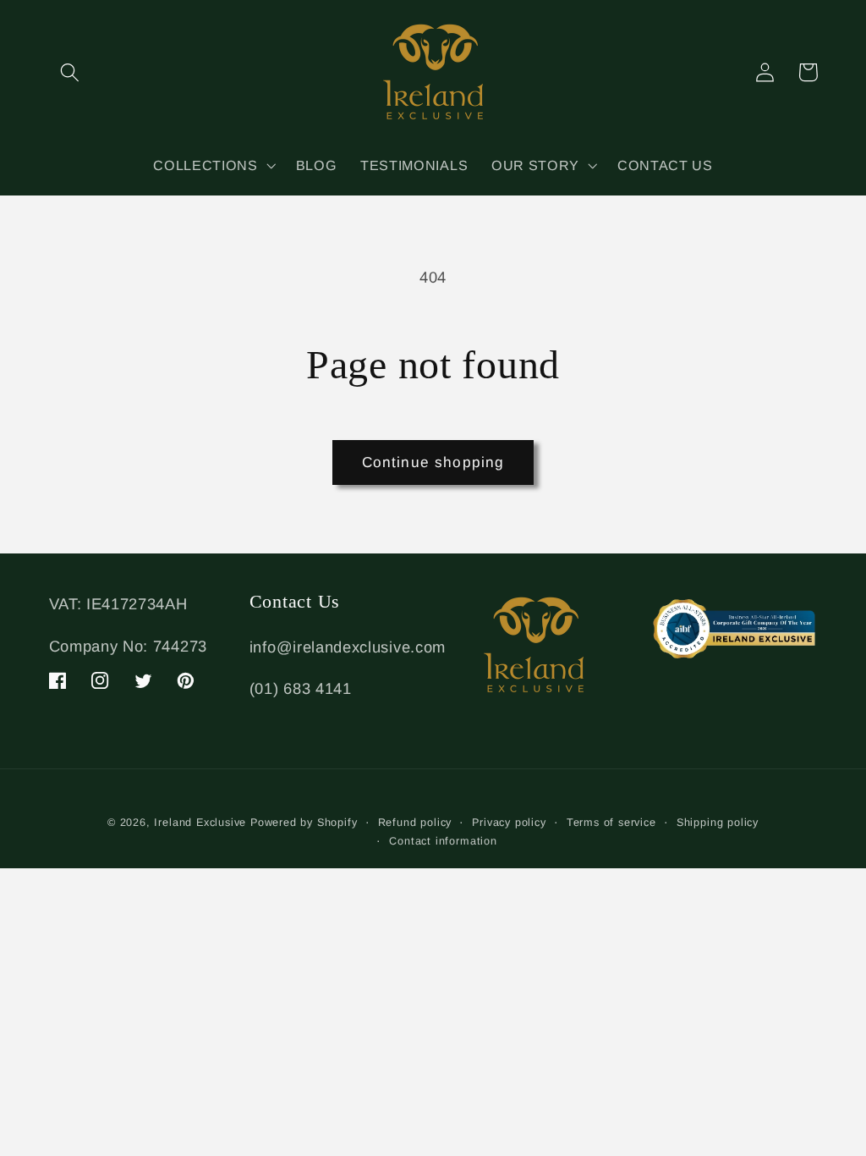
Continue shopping (433, 462)
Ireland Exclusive (200, 822)
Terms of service (611, 822)
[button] (70, 72)
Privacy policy (508, 822)
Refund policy (415, 822)
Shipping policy (718, 822)
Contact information (442, 841)
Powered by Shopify (304, 822)
